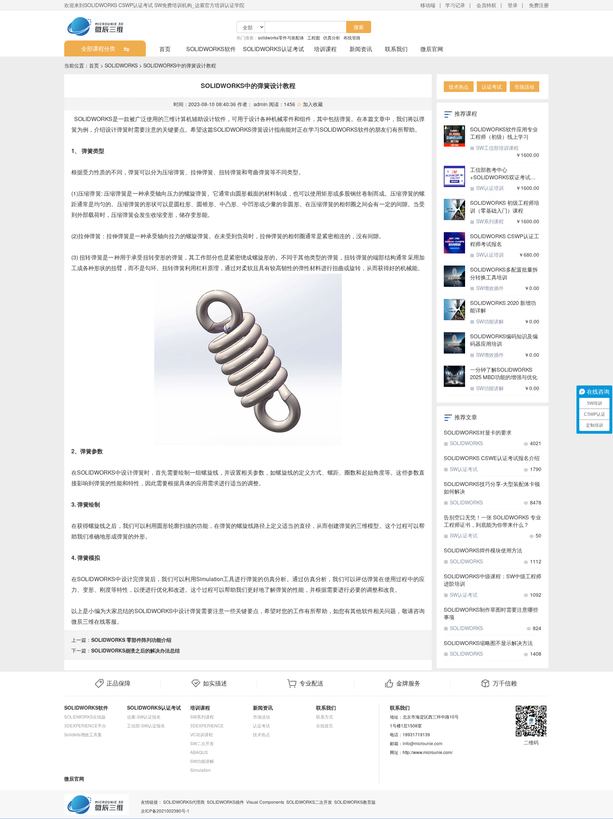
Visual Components (265, 802)
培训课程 (325, 49)
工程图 (313, 37)
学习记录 (455, 5)
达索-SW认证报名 (144, 717)
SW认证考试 (462, 469)
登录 (513, 5)
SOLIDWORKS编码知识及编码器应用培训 (504, 339)
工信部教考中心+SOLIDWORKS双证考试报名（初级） (503, 173)
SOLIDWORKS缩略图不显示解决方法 (488, 642)
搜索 (359, 27)
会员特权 (486, 5)
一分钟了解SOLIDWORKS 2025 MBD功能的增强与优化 (503, 373)
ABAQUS (199, 752)
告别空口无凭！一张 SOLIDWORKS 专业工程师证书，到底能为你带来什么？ (492, 520)
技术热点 (459, 86)
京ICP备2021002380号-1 (165, 811)
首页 (165, 49)
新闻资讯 (360, 49)
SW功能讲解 (489, 321)
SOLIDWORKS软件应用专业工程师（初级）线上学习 (504, 132)
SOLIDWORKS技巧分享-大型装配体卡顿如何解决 (492, 487)
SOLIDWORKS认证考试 (273, 49)
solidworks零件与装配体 (281, 37)
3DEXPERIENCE (206, 725)
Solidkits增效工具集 (83, 734)
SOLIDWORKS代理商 (184, 802)
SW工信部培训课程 (497, 147)
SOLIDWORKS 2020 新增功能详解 (503, 306)
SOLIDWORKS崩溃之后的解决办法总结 (135, 650)
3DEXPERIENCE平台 (85, 725)
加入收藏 (310, 104)
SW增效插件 (489, 287)
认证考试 (492, 86)
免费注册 (539, 5)
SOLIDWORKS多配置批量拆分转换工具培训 (504, 273)
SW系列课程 (489, 221)
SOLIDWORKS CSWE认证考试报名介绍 (492, 458)
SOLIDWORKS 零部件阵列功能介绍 (131, 639)
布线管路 (351, 37)
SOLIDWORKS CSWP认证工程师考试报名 (504, 239)
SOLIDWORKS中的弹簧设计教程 (179, 65)
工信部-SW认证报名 (146, 725)
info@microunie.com (422, 743)
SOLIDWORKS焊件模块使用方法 (483, 550)
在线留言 (324, 725)
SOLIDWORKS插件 (225, 802)
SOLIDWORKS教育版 (355, 802)
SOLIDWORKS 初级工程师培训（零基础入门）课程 (504, 206)
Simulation (200, 770)
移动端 (427, 5)
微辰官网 (431, 49)
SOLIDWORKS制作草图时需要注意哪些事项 (491, 613)
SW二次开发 (202, 743)
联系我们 (396, 49)
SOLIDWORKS (121, 65)
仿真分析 (331, 37)
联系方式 (324, 717)
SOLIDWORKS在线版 (85, 717)
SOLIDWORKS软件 (211, 49)
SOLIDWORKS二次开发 (309, 802)
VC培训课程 (201, 734)
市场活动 (524, 86)
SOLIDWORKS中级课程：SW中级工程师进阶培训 (492, 579)
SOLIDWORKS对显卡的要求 (478, 432)
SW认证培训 (489, 187)
